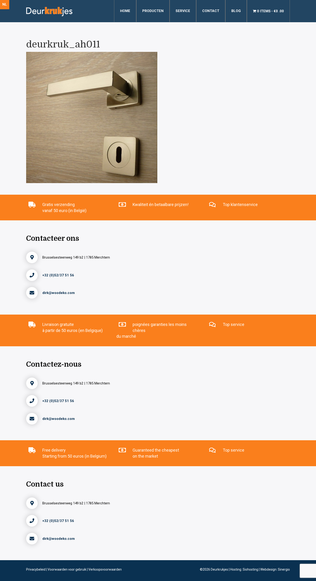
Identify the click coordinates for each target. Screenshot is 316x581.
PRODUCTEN (153, 11)
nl (4, 4)
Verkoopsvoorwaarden (105, 569)
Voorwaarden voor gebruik (67, 569)
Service (183, 11)
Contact (210, 11)
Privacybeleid (36, 569)
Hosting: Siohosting (244, 569)
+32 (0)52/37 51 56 (58, 275)
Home (125, 11)
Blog (236, 11)
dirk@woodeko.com (58, 293)
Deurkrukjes (220, 569)
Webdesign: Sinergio (275, 569)
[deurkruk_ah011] (91, 117)
